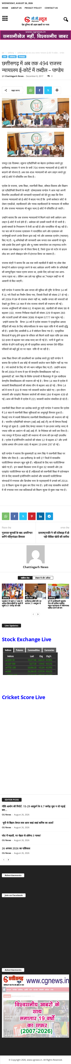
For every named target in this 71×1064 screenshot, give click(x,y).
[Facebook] (39, 90)
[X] (48, 90)
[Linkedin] (40, 516)
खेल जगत (29, 597)
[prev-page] (33, 614)
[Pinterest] (32, 516)
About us (16, 7)
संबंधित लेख (25, 577)
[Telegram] (49, 516)
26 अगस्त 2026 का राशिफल (16, 848)
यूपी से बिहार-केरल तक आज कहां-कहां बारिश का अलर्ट (27, 822)
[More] (57, 90)
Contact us (51, 7)
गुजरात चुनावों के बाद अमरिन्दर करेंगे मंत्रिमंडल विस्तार (17, 535)
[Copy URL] (58, 516)
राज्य (4, 56)
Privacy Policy (33, 7)
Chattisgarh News (14, 76)
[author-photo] (35, 554)
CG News (6, 814)
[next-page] (38, 614)
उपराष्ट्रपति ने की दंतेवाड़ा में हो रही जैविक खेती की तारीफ (53, 535)
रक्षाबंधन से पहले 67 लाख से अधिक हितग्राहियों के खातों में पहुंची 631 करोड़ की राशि (12, 603)
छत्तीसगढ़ (11, 52)
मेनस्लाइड (22, 56)
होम (3, 52)
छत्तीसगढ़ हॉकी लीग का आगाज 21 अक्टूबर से (33, 602)
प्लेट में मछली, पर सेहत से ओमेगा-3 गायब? (21, 835)
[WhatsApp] (30, 90)
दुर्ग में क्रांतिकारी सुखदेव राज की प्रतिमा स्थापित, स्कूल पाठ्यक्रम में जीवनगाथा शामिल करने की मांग (58, 604)
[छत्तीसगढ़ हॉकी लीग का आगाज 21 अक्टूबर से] (35, 591)
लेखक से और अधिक (42, 577)
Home (5, 7)
